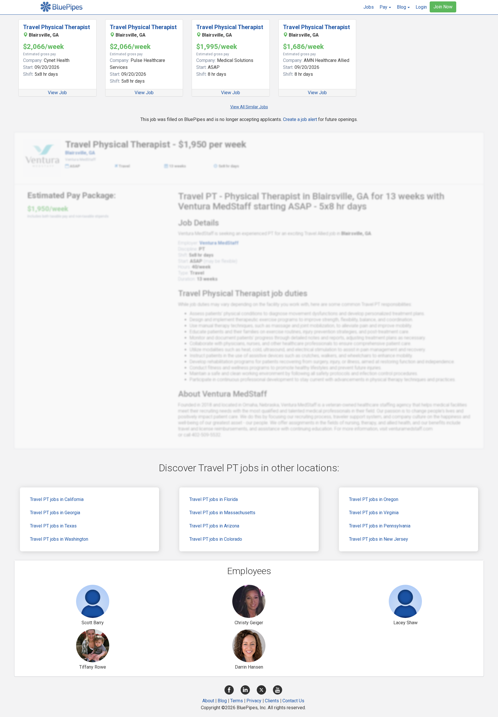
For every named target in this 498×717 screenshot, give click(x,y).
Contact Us (293, 700)
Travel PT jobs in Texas (53, 526)
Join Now (442, 7)
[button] (385, 7)
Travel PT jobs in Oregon (373, 499)
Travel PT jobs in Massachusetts (222, 512)
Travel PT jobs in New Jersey (378, 539)
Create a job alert (300, 119)
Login (421, 7)
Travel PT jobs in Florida (213, 499)
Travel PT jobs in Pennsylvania (379, 526)
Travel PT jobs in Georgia (55, 512)
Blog (222, 700)
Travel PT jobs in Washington (59, 539)
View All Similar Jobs (249, 107)
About (208, 700)
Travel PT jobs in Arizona (214, 526)
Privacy (253, 700)
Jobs (368, 7)
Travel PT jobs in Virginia (374, 512)
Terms (236, 700)
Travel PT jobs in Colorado (215, 539)
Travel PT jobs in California (57, 499)
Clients (272, 700)
